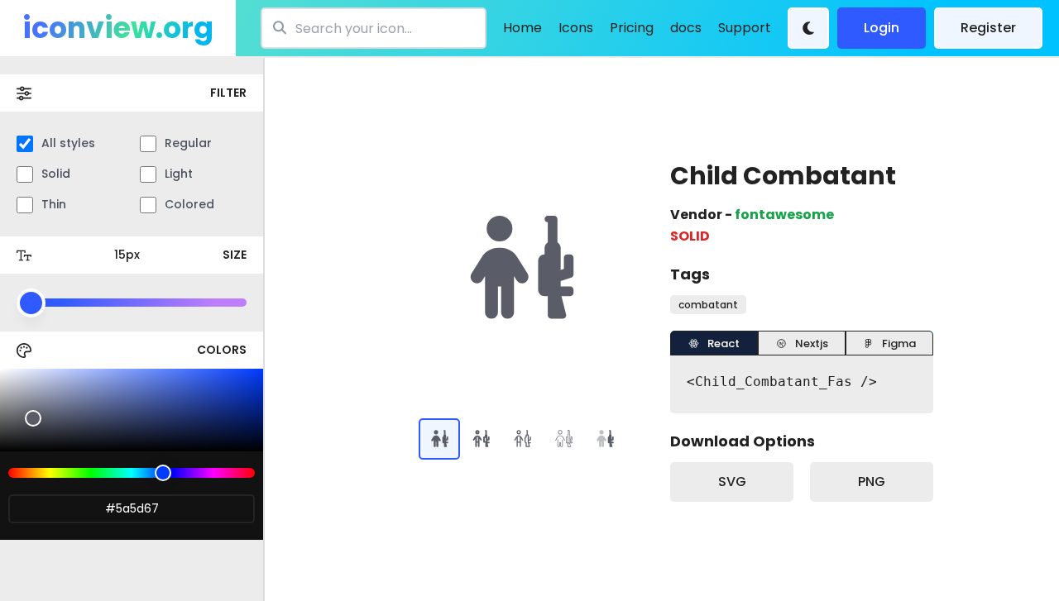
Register (988, 27)
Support (744, 27)
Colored (189, 204)
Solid (55, 173)
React (723, 343)
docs (686, 27)
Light (179, 173)
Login (881, 27)
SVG (732, 481)
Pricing (632, 27)
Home (522, 27)
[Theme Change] (808, 28)
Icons (575, 27)
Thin (53, 204)
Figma (899, 343)
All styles (68, 143)
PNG (871, 481)
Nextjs (811, 343)
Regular (188, 143)
